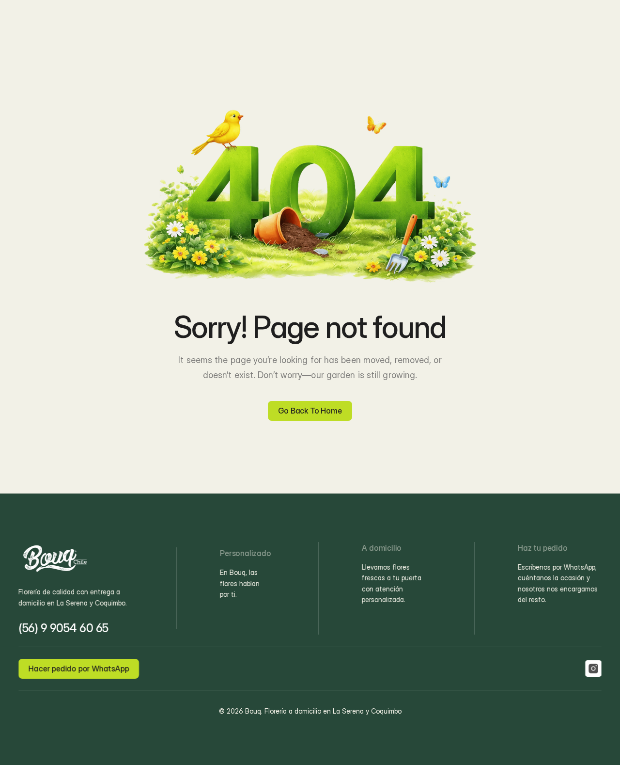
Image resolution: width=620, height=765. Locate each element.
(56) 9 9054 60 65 (63, 628)
